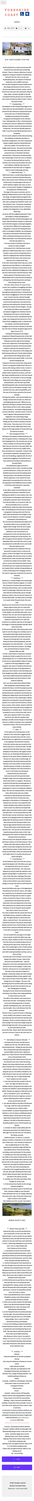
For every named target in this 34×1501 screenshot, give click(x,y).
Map (18, 1467)
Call (18, 1459)
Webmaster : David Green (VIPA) (17, 1488)
